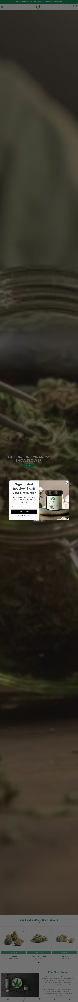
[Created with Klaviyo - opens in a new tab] (39, 521)
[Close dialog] (66, 482)
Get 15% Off (24, 512)
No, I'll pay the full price (24, 515)
